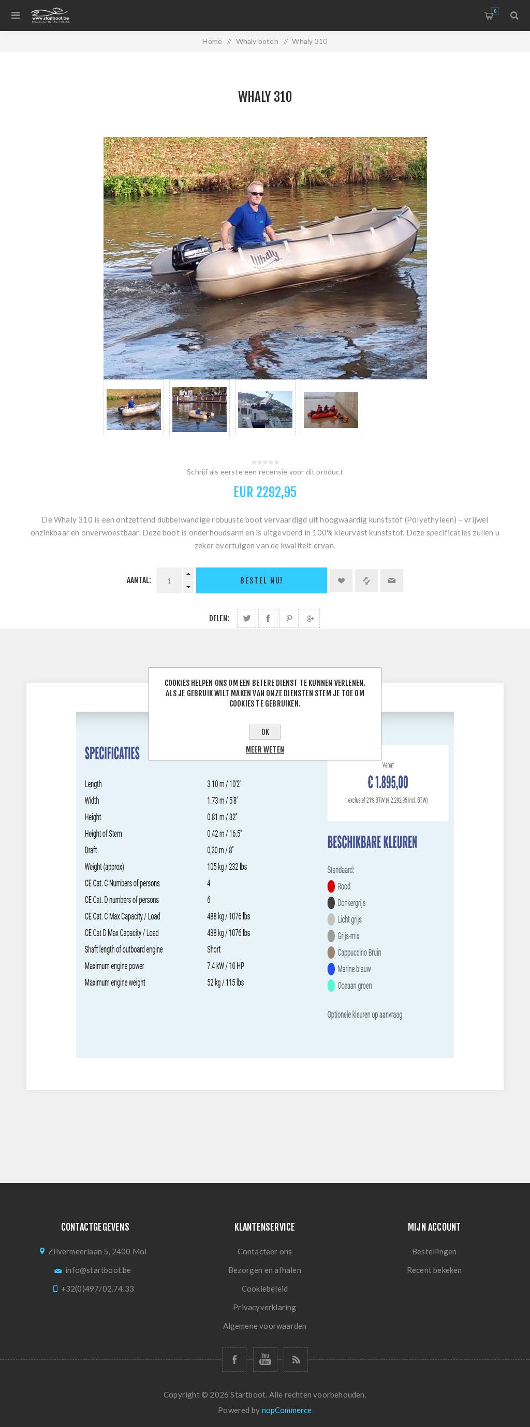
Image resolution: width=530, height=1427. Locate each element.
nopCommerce (287, 1410)
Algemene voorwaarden (265, 1325)
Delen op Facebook (267, 618)
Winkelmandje (495, 11)
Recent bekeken (434, 1270)
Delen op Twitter (246, 618)
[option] (134, 407)
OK (265, 732)
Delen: (219, 618)
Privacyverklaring (264, 1307)
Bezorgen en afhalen (264, 1270)
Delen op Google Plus (310, 618)
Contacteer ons (265, 1251)
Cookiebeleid (265, 1288)
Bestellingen (434, 1251)
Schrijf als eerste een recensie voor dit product (265, 471)
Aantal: (139, 580)
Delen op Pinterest (289, 618)
